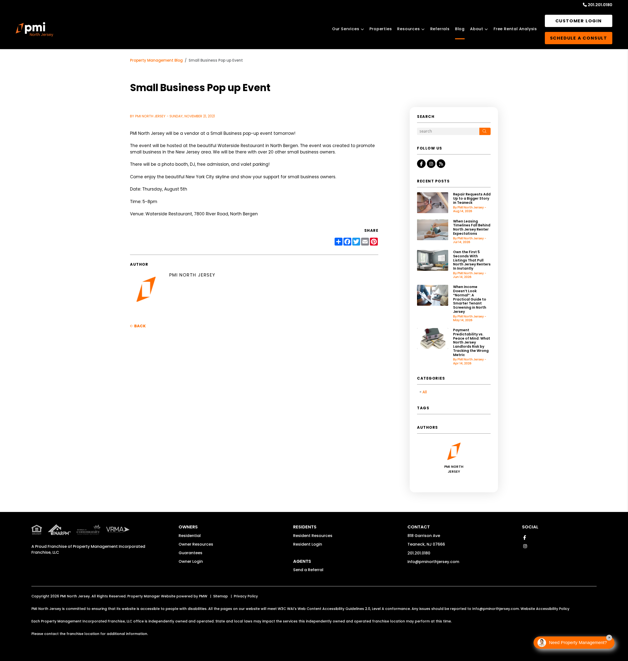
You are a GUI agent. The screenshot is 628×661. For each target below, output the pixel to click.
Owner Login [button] (191, 561)
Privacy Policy (246, 596)
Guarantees (190, 553)
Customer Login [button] (578, 21)
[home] (34, 29)
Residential (190, 535)
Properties (380, 29)
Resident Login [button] (307, 544)
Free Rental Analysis (515, 29)
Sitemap (220, 596)
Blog (460, 29)
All (424, 392)
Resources (408, 29)
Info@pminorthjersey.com (433, 562)
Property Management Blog (156, 60)
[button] (421, 163)
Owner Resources (196, 544)
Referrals (440, 29)
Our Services (345, 29)
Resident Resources (312, 535)
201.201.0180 (600, 5)
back (139, 326)
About (476, 29)
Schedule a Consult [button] (578, 38)
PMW (203, 596)
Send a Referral (308, 570)
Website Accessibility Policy (545, 608)
